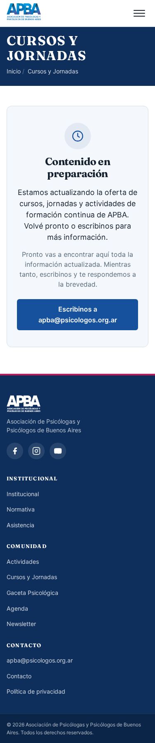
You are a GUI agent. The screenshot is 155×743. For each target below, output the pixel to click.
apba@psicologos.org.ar (40, 660)
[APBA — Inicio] (24, 13)
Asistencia (20, 525)
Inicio (14, 71)
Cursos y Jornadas (32, 576)
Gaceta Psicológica (32, 592)
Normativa (21, 509)
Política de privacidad (36, 691)
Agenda (17, 608)
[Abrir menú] (139, 13)
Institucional (23, 493)
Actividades (23, 561)
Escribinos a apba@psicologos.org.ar (77, 314)
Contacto (19, 676)
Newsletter (21, 623)
